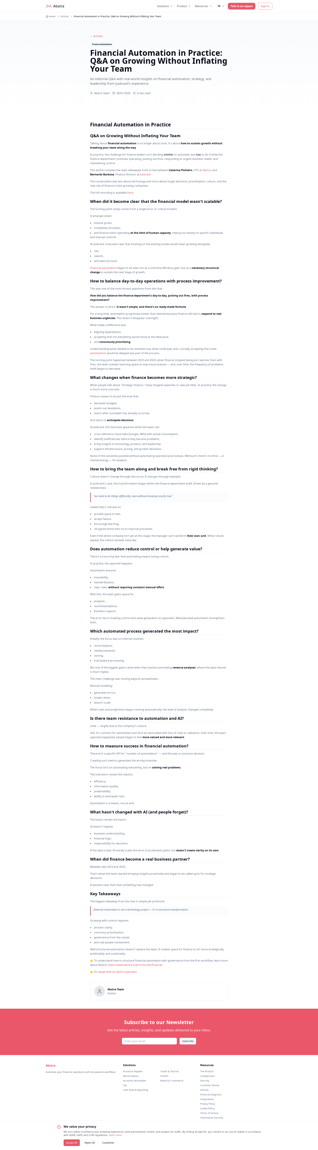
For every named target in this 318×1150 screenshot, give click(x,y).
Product (182, 6)
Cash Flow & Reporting (135, 1089)
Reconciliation (131, 1076)
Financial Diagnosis (211, 1094)
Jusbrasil (145, 174)
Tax (125, 1085)
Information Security (211, 1117)
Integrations (207, 1099)
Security (204, 1080)
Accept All (71, 1142)
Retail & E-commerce (171, 1080)
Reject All (90, 1142)
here (130, 192)
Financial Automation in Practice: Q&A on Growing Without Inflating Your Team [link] (117, 16)
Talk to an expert (242, 6)
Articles (64, 16)
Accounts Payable (132, 1071)
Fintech (164, 1076)
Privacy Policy (207, 1103)
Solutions (163, 6)
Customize (108, 1142)
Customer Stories (209, 1085)
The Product (207, 1071)
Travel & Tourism (169, 1071)
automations (98, 353)
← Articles (96, 36)
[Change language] (221, 6)
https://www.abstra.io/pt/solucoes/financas (135, 965)
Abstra (207, 170)
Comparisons (207, 1076)
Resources (201, 6)
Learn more (115, 1135)
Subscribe (187, 1041)
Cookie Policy (207, 1108)
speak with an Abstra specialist (117, 972)
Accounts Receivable (134, 1080)
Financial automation (103, 268)
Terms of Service (209, 1113)
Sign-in (265, 6)
